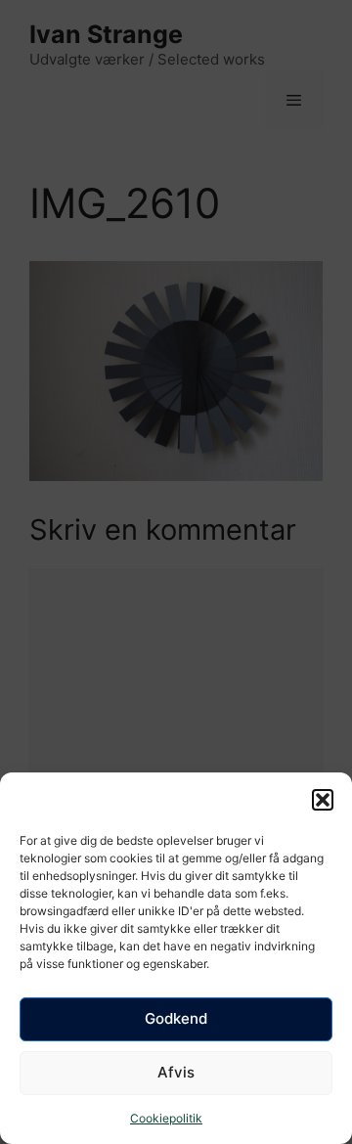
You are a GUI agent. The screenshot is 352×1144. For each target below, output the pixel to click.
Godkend (176, 1018)
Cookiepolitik (166, 1118)
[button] (322, 800)
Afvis (176, 1072)
